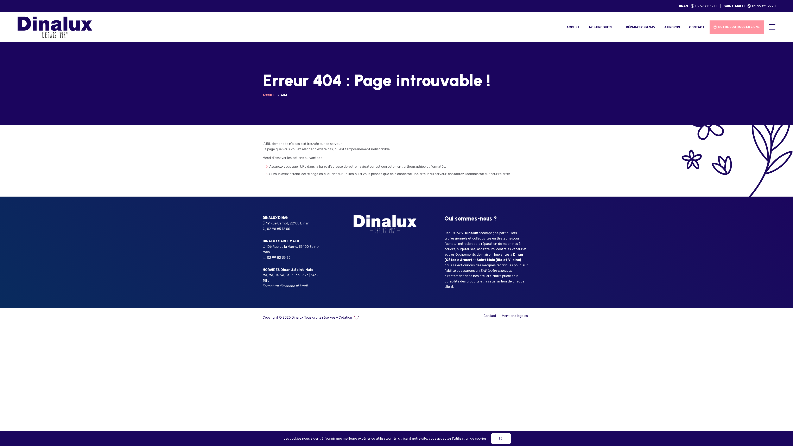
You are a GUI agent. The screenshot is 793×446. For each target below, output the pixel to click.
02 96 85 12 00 (706, 6)
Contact (697, 27)
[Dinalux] (55, 27)
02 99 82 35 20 (764, 6)
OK (500, 438)
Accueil (573, 27)
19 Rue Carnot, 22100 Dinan (289, 223)
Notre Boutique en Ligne (739, 27)
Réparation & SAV (640, 27)
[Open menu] (772, 27)
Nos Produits (601, 27)
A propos (672, 27)
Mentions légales (515, 316)
